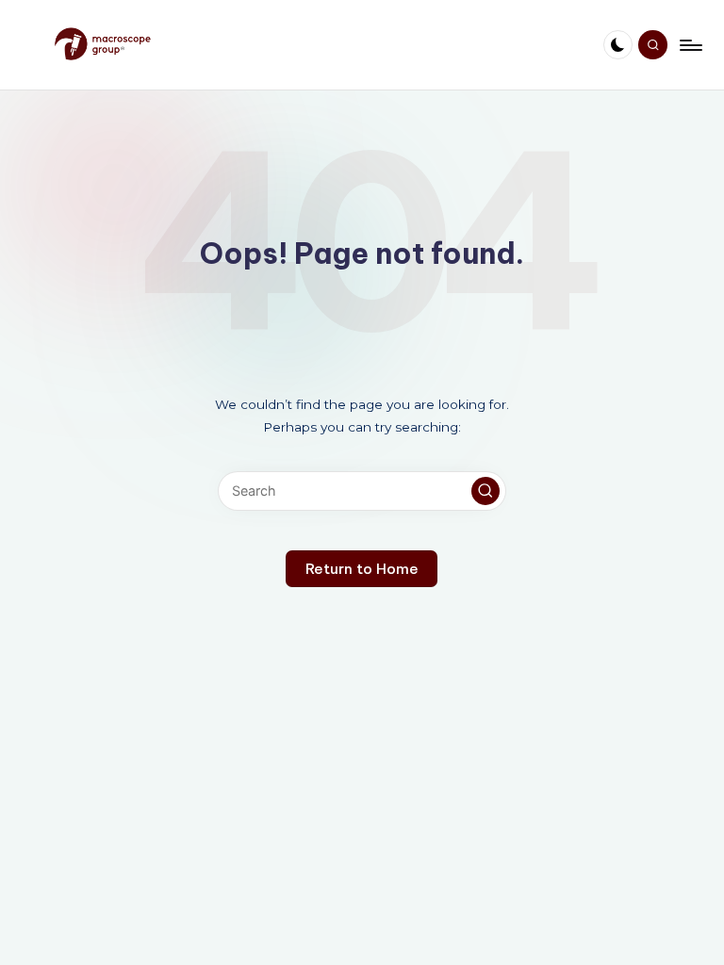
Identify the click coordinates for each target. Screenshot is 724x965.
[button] (485, 491)
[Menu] (689, 45)
